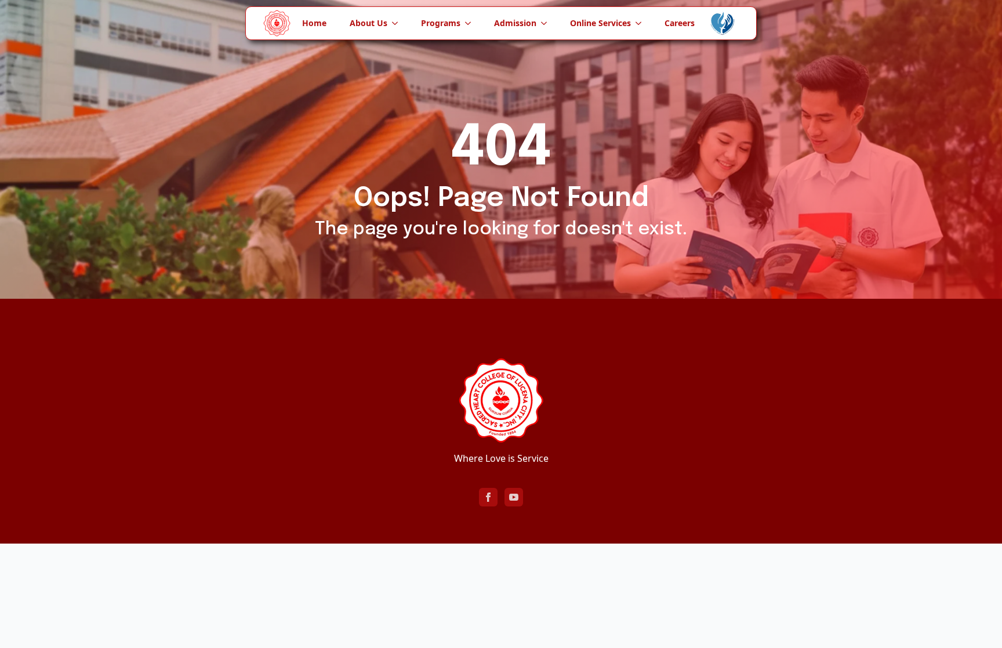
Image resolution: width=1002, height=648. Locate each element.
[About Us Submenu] (398, 23)
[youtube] (513, 497)
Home (314, 22)
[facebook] (488, 497)
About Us (368, 22)
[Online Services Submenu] (642, 23)
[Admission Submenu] (547, 23)
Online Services (600, 22)
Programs (440, 22)
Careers (680, 22)
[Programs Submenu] (471, 23)
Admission (515, 22)
